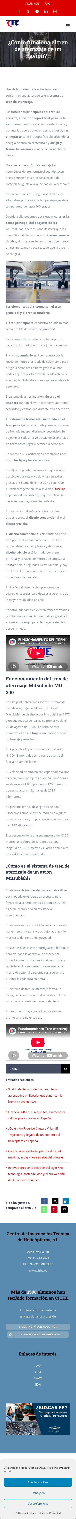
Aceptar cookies (38, 1482)
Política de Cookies (25, 1513)
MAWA (38, 1378)
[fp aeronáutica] (38, 1405)
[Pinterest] (54, 1209)
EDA (38, 1384)
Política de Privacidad (49, 1513)
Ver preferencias (38, 1503)
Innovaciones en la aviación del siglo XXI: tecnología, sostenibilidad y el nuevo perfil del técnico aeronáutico (36, 1174)
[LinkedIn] (66, 1201)
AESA (38, 1372)
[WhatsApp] (44, 1209)
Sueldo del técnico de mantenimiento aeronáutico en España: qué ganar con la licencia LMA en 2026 (35, 1095)
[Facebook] (44, 1201)
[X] (55, 1201)
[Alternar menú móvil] (68, 26)
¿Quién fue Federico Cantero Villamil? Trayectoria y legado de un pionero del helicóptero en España (34, 1134)
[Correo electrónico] (64, 1209)
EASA (38, 1366)
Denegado (38, 1493)
